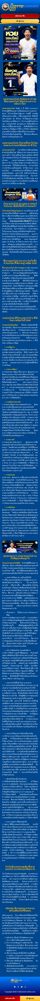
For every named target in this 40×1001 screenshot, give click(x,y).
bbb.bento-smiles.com (27, 992)
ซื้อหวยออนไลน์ (8, 268)
